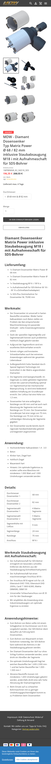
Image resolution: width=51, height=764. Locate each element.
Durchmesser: (9, 192)
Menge (6, 206)
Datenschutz (28, 717)
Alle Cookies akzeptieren (27, 759)
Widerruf (39, 717)
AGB (20, 717)
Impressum (12, 717)
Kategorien (16, 729)
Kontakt (7, 726)
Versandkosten (11, 179)
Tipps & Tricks (35, 726)
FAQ (44, 726)
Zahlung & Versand (25, 720)
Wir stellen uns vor (20, 726)
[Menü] (45, 3)
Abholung (24, 227)
